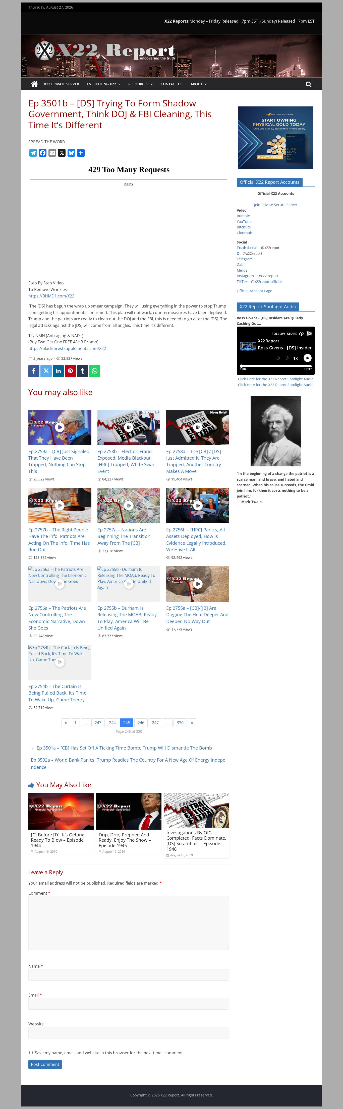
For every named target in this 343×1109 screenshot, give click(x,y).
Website (36, 1024)
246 (141, 722)
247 (155, 722)
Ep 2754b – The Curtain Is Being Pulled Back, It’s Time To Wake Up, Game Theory (57, 693)
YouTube (244, 221)
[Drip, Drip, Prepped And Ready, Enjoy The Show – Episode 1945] (128, 796)
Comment (39, 893)
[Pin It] (70, 371)
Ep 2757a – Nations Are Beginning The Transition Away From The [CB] (123, 536)
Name (35, 966)
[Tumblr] (82, 371)
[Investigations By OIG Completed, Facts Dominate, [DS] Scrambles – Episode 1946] (196, 796)
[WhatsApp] (94, 371)
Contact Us (172, 84)
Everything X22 (101, 84)
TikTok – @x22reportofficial (259, 281)
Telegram (245, 259)
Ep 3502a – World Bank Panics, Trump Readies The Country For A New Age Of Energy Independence (128, 763)
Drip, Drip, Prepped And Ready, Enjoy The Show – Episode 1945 (125, 840)
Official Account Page (254, 290)
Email (35, 995)
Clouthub (244, 232)
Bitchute (244, 227)
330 (180, 722)
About (196, 84)
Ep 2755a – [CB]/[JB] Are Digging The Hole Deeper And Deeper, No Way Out (197, 614)
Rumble (243, 215)
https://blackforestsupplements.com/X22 (67, 348)
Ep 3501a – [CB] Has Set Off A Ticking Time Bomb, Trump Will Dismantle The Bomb (121, 748)
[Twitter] (45, 371)
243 (98, 722)
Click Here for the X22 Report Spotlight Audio (275, 379)
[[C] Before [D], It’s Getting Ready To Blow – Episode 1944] (61, 796)
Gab (240, 264)
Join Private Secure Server (275, 204)
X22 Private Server (61, 84)
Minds (242, 270)
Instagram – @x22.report (257, 275)
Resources (138, 84)
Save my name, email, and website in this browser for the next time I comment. (109, 1053)
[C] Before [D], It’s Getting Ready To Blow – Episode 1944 (57, 840)
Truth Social (247, 247)
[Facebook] (33, 371)
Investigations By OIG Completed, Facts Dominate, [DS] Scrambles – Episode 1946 (196, 841)
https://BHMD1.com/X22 (51, 296)
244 (112, 722)
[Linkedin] (58, 371)
